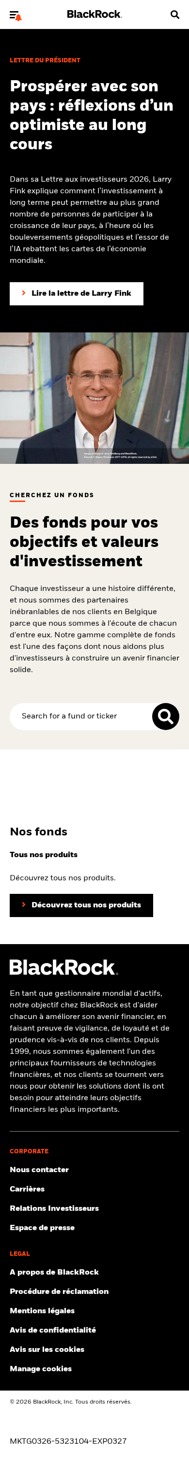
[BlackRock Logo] (64, 973)
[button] (14, 14)
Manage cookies (41, 1369)
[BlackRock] (94, 16)
